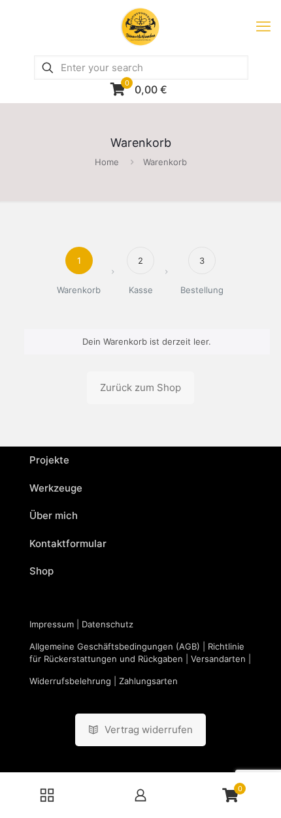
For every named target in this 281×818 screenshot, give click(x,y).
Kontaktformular (68, 543)
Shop (41, 571)
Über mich (53, 515)
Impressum (51, 624)
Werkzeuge (55, 488)
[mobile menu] (263, 26)
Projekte (49, 460)
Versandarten (218, 658)
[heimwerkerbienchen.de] (140, 26)
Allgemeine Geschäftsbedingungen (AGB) (114, 646)
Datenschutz (107, 624)
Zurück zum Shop (140, 387)
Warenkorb (165, 162)
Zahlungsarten (148, 681)
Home (107, 162)
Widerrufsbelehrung (70, 681)
